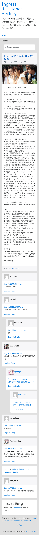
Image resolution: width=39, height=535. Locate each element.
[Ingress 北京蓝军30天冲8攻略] (19, 74)
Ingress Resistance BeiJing (12, 8)
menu (4, 35)
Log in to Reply (9, 291)
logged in (17, 508)
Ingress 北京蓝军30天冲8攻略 (18, 57)
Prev (20, 525)
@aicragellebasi (30, 531)
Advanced (15, 269)
